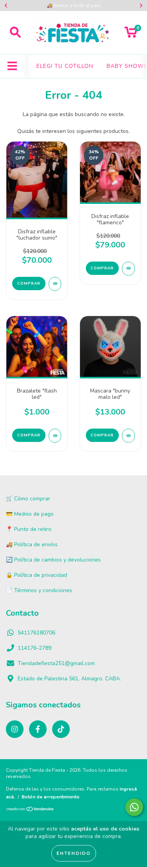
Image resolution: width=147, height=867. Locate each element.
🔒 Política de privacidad (36, 575)
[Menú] (12, 66)
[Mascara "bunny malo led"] (128, 436)
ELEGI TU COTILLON (64, 66)
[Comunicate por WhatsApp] (134, 807)
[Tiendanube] (30, 810)
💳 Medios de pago (30, 514)
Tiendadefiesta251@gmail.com (56, 663)
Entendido (73, 853)
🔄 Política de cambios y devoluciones (53, 559)
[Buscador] (15, 32)
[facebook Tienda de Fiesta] (38, 729)
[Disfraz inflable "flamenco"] (128, 269)
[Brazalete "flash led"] (55, 436)
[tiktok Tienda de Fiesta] (61, 729)
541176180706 (36, 632)
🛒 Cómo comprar (28, 498)
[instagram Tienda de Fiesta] (15, 729)
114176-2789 (34, 648)
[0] (130, 34)
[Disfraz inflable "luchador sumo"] (55, 284)
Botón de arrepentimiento (51, 797)
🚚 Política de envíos (32, 544)
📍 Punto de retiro (28, 529)
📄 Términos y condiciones (39, 590)
